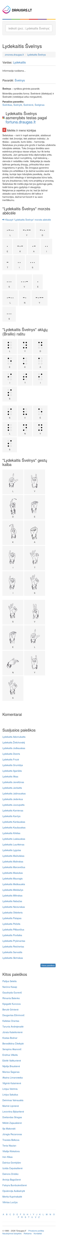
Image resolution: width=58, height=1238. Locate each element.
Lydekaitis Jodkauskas (13, 748)
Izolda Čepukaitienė (12, 1168)
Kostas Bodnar (9, 1037)
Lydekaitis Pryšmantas (13, 940)
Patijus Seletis (9, 981)
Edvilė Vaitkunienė (11, 1060)
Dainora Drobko (10, 1173)
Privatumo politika (36, 1230)
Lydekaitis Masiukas (12, 872)
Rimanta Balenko (11, 998)
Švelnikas (7, 104)
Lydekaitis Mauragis (12, 878)
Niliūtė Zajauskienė (12, 1122)
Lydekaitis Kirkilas (11, 833)
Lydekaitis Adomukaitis (13, 736)
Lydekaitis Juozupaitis (13, 804)
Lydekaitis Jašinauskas (14, 793)
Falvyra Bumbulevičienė (14, 1185)
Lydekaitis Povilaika (12, 935)
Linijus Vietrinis (10, 1088)
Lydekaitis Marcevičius (13, 867)
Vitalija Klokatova (11, 1151)
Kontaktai (38, 1233)
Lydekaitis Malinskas (12, 861)
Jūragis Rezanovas (12, 1134)
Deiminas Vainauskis (12, 1100)
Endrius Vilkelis (10, 1054)
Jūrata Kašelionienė (12, 1032)
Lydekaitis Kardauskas (13, 821)
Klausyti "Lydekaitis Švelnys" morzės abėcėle (28, 219)
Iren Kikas (7, 1156)
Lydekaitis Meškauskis (13, 884)
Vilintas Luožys (10, 1202)
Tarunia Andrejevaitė (13, 1026)
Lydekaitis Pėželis (11, 923)
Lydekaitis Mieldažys (12, 889)
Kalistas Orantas (10, 1020)
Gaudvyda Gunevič (12, 992)
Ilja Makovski (8, 1128)
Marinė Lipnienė (10, 1105)
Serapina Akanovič (11, 1049)
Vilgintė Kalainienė (11, 1083)
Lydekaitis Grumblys (12, 765)
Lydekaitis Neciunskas (13, 906)
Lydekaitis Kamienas (12, 810)
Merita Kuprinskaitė (12, 1196)
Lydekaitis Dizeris (11, 753)
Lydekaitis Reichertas (13, 946)
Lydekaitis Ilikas (10, 776)
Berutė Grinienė (10, 1009)
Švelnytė (17, 104)
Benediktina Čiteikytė (13, 1043)
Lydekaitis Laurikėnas (13, 844)
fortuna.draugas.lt (21, 122)
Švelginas (39, 104)
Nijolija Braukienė (11, 1066)
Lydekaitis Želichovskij (13, 742)
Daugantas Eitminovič (13, 1015)
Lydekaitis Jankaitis (12, 787)
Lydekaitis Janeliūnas (13, 782)
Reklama (28, 1233)
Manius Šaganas (10, 1071)
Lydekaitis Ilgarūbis (12, 770)
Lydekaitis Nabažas (12, 901)
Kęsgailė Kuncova (11, 1003)
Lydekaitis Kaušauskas (13, 827)
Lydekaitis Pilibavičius (13, 929)
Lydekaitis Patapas (11, 918)
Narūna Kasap (9, 986)
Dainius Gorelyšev (11, 1162)
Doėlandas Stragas (12, 1117)
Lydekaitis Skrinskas (12, 957)
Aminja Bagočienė (11, 1179)
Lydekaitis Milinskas (12, 895)
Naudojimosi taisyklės (12, 1233)
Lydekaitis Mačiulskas (13, 855)
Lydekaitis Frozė (10, 759)
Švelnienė (28, 104)
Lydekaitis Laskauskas (13, 838)
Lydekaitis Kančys (11, 816)
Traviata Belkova (10, 1139)
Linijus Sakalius (10, 1094)
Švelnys (20, 80)
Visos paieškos (48, 965)
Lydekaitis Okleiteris (12, 912)
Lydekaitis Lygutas (11, 850)
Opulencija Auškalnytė (13, 1190)
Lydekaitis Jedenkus (12, 799)
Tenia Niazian (9, 1145)
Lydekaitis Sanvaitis (12, 952)
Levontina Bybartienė (13, 1111)
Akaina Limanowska (12, 1077)
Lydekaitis (19, 62)
